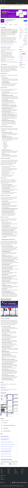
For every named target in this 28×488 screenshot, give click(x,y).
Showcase (9, 469)
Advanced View (21, 46)
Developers (15, 471)
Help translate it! (20, 5)
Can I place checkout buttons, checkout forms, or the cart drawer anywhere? (6, 451)
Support (26, 24)
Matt (2, 476)
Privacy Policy (7, 390)
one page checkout (25, 40)
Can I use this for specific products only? (6, 448)
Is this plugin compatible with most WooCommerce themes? (5, 436)
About (1, 469)
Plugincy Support (3, 385)
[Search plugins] (8, 8)
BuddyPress (3, 479)
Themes (9, 470)
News (1, 470)
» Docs (12, 44)
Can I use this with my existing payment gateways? (8, 444)
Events (22, 470)
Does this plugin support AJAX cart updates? (7, 446)
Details (2, 24)
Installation (10, 24)
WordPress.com (3, 475)
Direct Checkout (25, 38)
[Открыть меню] (27, 1)
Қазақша (3, 482)
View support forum (22, 67)
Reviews (6, 24)
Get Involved (23, 469)
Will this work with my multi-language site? (6, 456)
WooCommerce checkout (25, 44)
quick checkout (25, 41)
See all (26, 60)
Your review (20, 60)
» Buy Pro (2, 44)
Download (25, 20)
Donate (22, 471)
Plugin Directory (3, 3)
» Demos (5, 44)
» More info (8, 44)
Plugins (8, 471)
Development (15, 24)
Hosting (2, 471)
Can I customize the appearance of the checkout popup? (5, 439)
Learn (15, 469)
